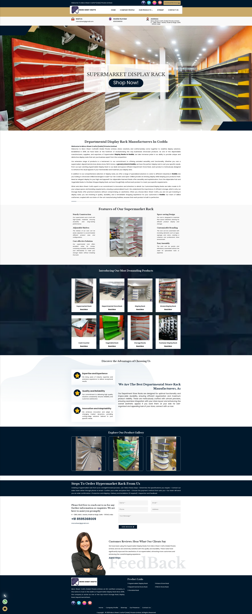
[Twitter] (149, 3)
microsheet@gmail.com (85, 21)
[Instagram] (154, 3)
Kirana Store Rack (162, 583)
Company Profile (127, 10)
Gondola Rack (133, 590)
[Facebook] (143, 3)
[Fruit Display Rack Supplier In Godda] (126, 453)
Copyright (100, 612)
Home (113, 10)
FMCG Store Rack (162, 587)
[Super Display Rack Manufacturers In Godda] (88, 453)
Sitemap (160, 10)
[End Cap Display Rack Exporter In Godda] (163, 453)
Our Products (145, 10)
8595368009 (117, 21)
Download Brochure (171, 3)
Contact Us (173, 10)
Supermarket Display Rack (138, 583)
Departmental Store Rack (137, 587)
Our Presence (134, 608)
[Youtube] (160, 3)
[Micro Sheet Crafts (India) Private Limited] (83, 10)
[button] (19, 78)
